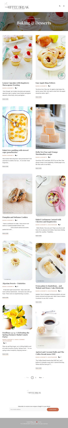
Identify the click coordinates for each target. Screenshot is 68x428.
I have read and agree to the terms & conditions (34, 223)
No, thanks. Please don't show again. (34, 422)
